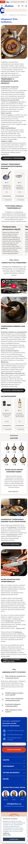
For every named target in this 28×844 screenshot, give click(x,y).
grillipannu (19, 632)
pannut (10, 115)
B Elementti (13, 527)
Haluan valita (7, 834)
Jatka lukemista (13, 491)
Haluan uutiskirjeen (14, 749)
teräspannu (14, 102)
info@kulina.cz (14, 804)
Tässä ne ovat (20, 628)
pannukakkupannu (12, 534)
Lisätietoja (6, 833)
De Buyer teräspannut (11, 544)
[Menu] (1, 5)
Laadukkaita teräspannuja (13, 158)
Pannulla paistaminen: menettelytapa (11, 660)
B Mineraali (9, 620)
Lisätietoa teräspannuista (13, 390)
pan (20, 354)
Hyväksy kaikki (14, 839)
